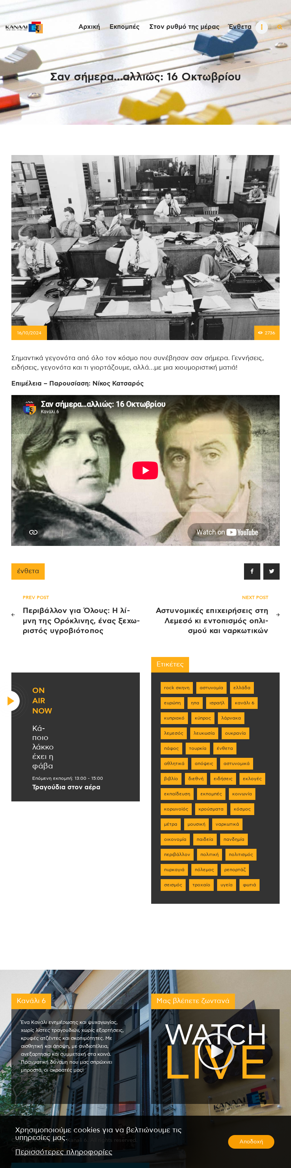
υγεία (227, 885)
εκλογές (252, 778)
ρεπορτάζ (235, 869)
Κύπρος (203, 718)
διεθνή (195, 778)
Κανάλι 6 (244, 703)
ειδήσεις (223, 778)
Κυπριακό (174, 718)
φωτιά (249, 885)
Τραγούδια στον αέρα (66, 787)
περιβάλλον (177, 854)
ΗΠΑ (195, 703)
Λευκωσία (204, 733)
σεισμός (173, 885)
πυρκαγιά (174, 869)
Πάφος (171, 748)
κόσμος (242, 809)
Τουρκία (198, 748)
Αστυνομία (211, 687)
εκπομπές (211, 794)
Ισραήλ (217, 703)
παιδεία (205, 839)
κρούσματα (211, 809)
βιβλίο (171, 778)
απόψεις (204, 763)
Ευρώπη (172, 703)
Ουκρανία (235, 733)
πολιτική (209, 854)
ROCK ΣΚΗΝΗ (176, 687)
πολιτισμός (241, 854)
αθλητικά (174, 763)
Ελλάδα (241, 687)
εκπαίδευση (177, 794)
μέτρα (170, 824)
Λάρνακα (231, 718)
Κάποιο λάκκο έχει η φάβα (43, 747)
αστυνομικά (237, 763)
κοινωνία (242, 794)
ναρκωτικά (227, 824)
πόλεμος (204, 869)
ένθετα (28, 571)
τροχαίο (201, 885)
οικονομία (175, 839)
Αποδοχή (251, 1141)
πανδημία (234, 839)
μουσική (196, 824)
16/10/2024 (29, 333)
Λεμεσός (173, 733)
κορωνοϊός (176, 809)
